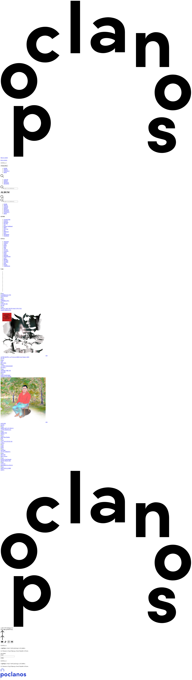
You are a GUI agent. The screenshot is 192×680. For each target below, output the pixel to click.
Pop (4, 230)
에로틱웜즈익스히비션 (7, 465)
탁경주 (2, 425)
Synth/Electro (7, 266)
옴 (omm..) (3, 367)
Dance (5, 252)
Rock (5, 233)
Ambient (6, 243)
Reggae (5, 264)
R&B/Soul (6, 231)
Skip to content (4, 157)
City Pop (6, 249)
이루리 (2, 443)
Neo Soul (6, 260)
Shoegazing (6, 234)
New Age (6, 229)
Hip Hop (6, 223)
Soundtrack (6, 235)
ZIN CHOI (3, 363)
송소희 (2, 305)
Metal (5, 227)
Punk (5, 263)
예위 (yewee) (4, 456)
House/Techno (7, 256)
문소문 (2, 358)
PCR (2, 438)
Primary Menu (4, 165)
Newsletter (3, 653)
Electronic (6, 222)
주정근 (2, 434)
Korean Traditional (8, 226)
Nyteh (2, 447)
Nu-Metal (6, 262)
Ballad (5, 245)
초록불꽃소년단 (5, 300)
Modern (5, 259)
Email (2, 655)
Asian (5, 244)
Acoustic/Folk (7, 219)
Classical (6, 221)
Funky (5, 253)
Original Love (4, 376)
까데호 (9, 376)
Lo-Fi (5, 257)
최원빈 (2, 469)
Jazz (5, 225)
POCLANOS (4, 160)
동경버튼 (3, 372)
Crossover (6, 251)
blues (5, 247)
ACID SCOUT (4, 296)
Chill (5, 248)
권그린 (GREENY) (5, 451)
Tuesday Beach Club (5, 460)
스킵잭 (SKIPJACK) (6, 310)
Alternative (6, 241)
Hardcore (6, 255)
